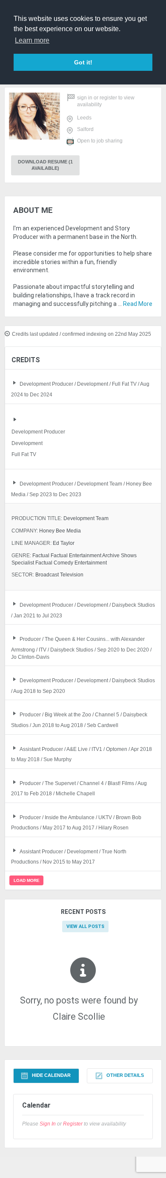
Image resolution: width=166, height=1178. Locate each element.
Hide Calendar (51, 1075)
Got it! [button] (83, 62)
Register (108, 98)
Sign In (84, 98)
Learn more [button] (32, 40)
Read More (137, 303)
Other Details (125, 1075)
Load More (27, 880)
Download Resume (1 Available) (45, 165)
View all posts (85, 926)
